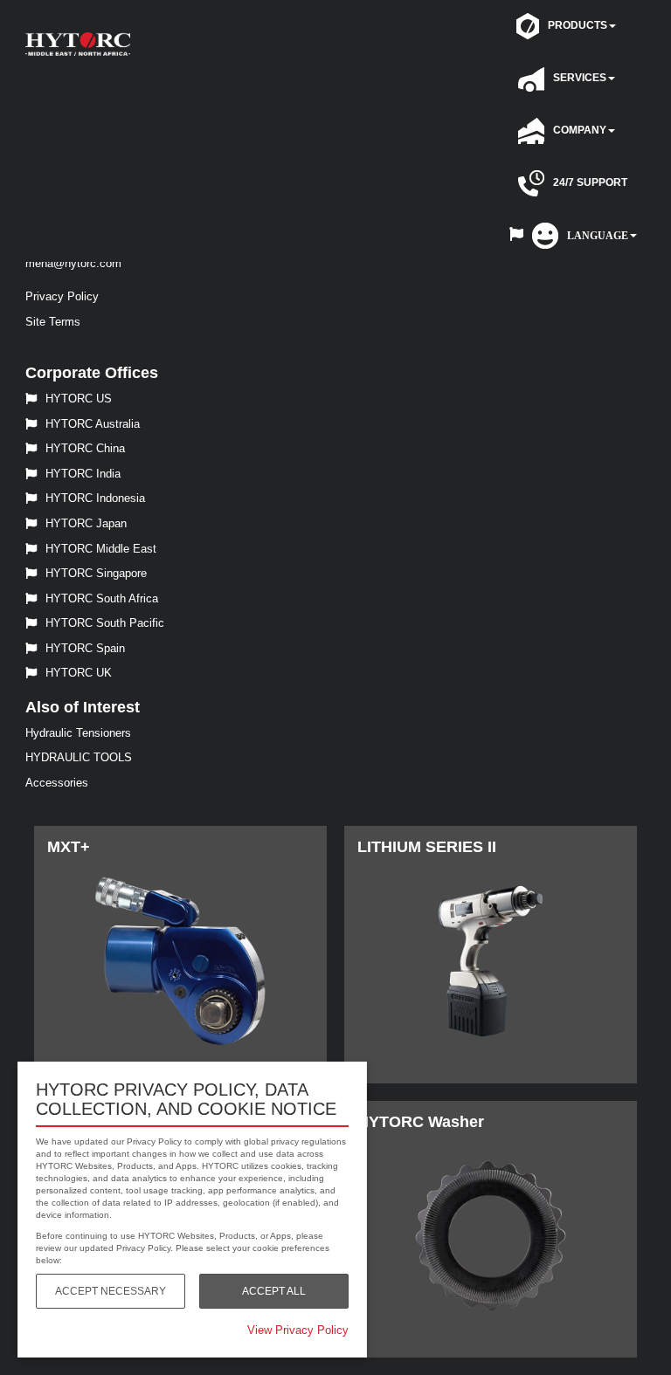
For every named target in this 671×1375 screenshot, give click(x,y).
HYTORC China (85, 448)
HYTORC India (83, 473)
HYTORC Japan (86, 523)
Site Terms (52, 321)
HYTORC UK (78, 672)
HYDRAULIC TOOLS (78, 757)
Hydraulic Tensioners (78, 732)
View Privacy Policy (298, 1330)
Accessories (56, 782)
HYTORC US (78, 398)
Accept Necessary (110, 1291)
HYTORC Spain (85, 648)
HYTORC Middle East (100, 548)
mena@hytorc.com (73, 263)
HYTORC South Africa (101, 598)
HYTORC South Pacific (104, 622)
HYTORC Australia (92, 423)
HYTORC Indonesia (95, 498)
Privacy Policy (62, 296)
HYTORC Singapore (96, 573)
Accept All (274, 1291)
